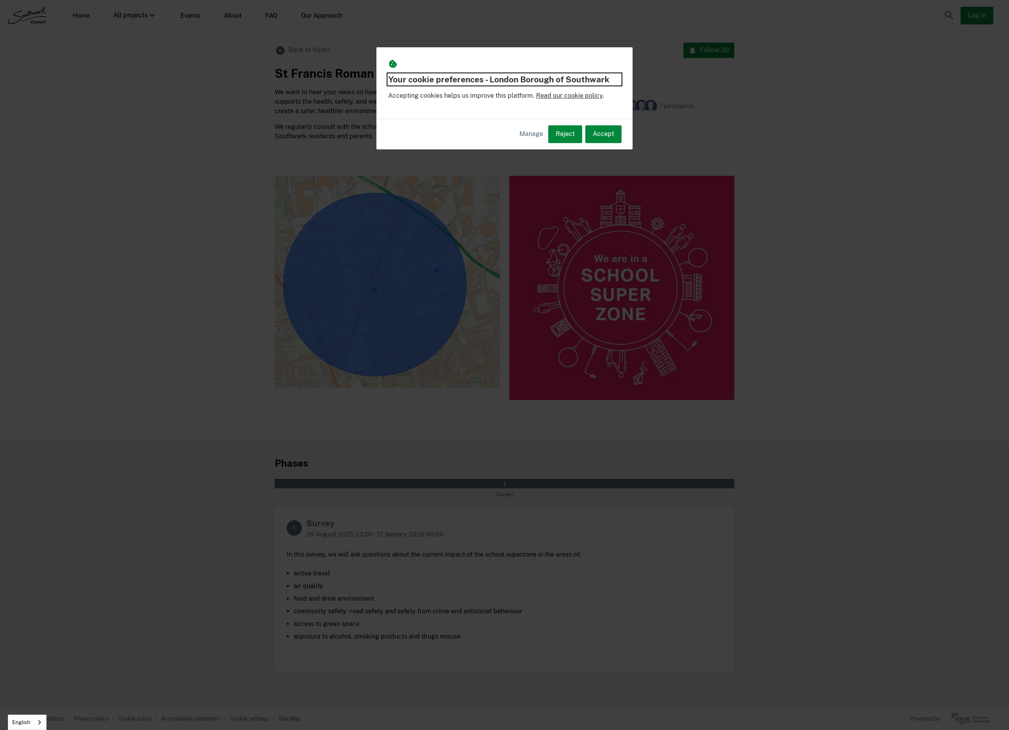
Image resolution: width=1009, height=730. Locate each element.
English (21, 722)
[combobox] (27, 722)
